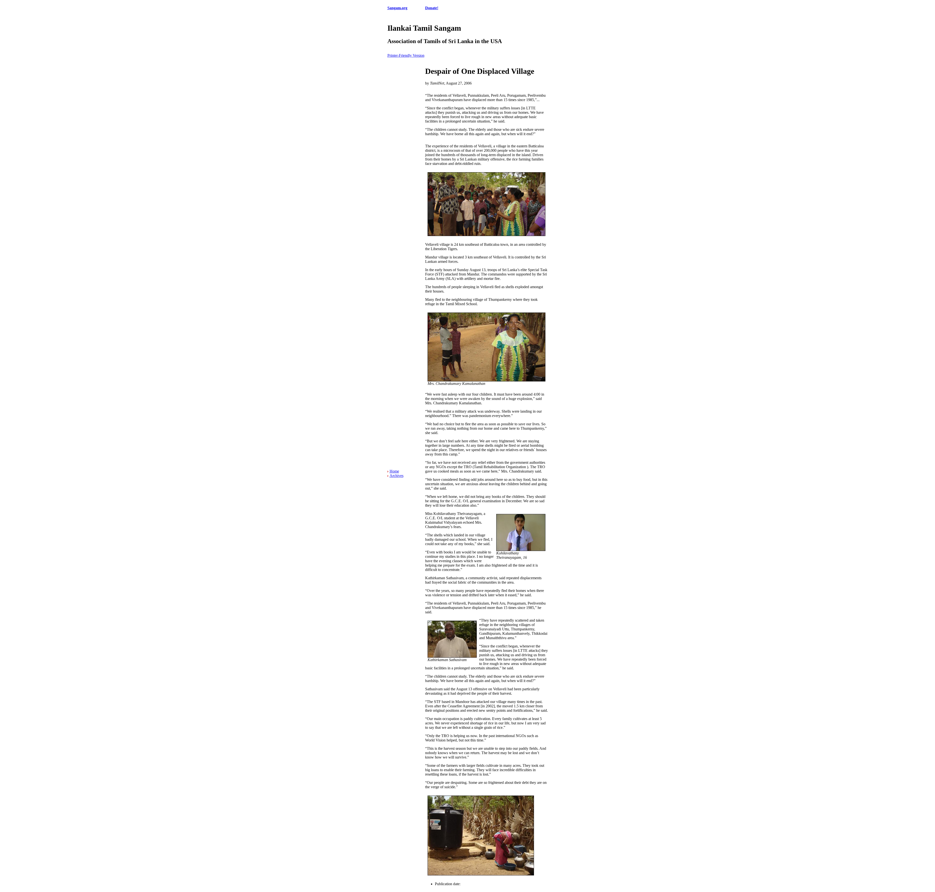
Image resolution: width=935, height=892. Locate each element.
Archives (396, 476)
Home (394, 471)
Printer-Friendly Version (405, 55)
